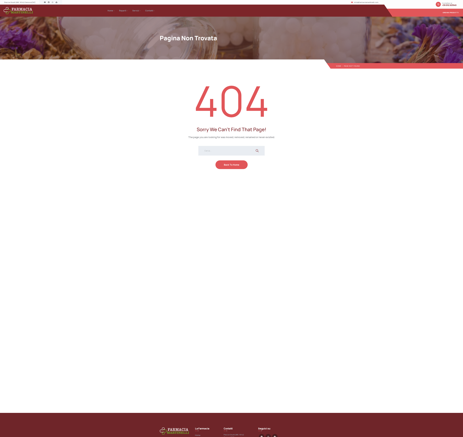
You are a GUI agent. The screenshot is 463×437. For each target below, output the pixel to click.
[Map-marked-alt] (56, 2)
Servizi (135, 10)
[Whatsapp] (52, 2)
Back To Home (231, 164)
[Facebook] (49, 2)
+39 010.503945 (449, 5)
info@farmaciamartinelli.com (366, 2)
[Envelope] (45, 2)
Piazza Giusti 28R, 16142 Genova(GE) (20, 2)
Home (110, 10)
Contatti (149, 10)
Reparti (122, 10)
